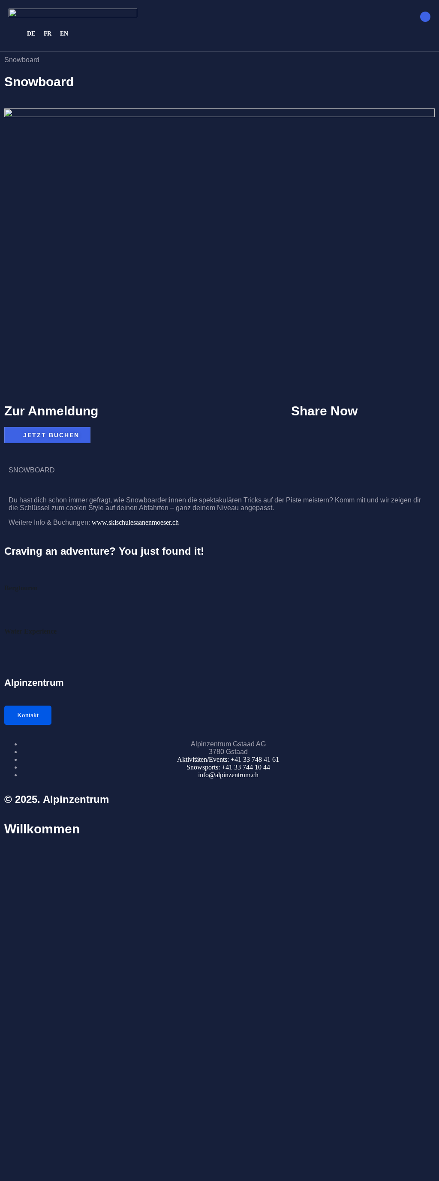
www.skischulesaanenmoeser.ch (135, 522)
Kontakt (28, 715)
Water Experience (30, 631)
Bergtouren (21, 588)
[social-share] (363, 429)
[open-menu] (425, 17)
